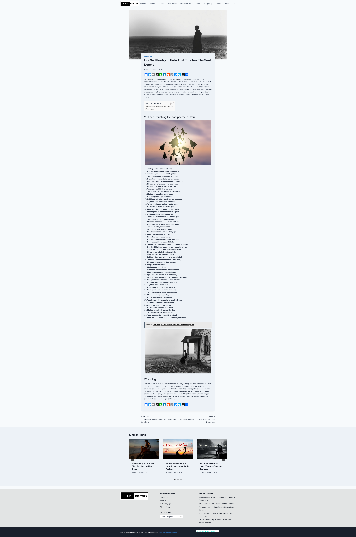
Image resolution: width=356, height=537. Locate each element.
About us (163, 501)
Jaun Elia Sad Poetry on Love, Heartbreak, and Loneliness (158, 419)
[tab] (174, 479)
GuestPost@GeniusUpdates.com (168, 532)
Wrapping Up (149, 109)
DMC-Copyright (165, 504)
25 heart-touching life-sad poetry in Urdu (159, 106)
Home (152, 4)
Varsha (170, 472)
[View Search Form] (234, 3)
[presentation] (144, 449)
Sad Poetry (148, 56)
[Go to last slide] (132, 458)
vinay (147, 69)
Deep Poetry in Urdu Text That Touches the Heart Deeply (143, 466)
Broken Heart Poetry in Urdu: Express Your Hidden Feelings (178, 466)
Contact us (144, 4)
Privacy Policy (165, 507)
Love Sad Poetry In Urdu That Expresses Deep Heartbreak (197, 419)
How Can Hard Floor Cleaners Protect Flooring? (216, 504)
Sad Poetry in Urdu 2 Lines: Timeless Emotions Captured (211, 466)
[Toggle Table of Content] (171, 103)
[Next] (223, 458)
